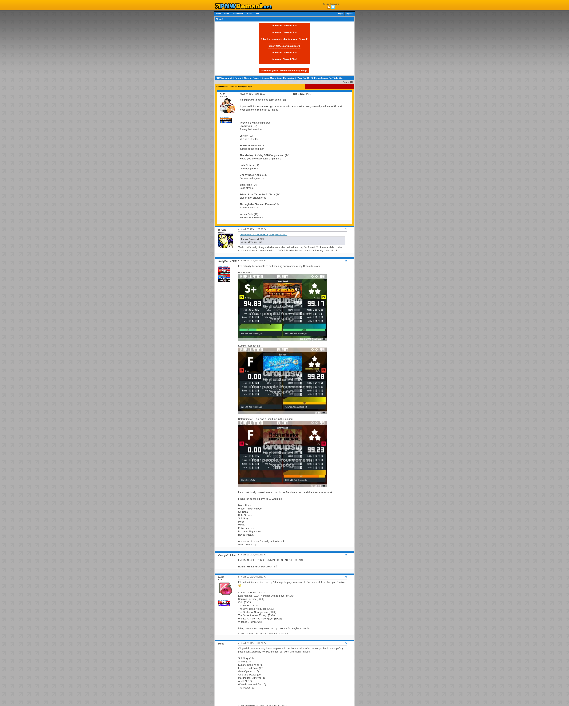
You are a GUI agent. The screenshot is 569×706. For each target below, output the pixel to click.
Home (218, 14)
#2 (346, 261)
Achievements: (225, 117)
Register (349, 14)
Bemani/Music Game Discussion (278, 78)
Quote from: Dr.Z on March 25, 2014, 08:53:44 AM (263, 235)
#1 (346, 229)
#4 (346, 577)
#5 (346, 643)
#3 (346, 555)
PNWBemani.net (224, 78)
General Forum (251, 78)
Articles (249, 14)
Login (340, 14)
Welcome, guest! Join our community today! (284, 70)
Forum (226, 14)
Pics (257, 14)
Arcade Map (237, 14)
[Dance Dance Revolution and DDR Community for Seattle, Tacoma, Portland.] (244, 8)
